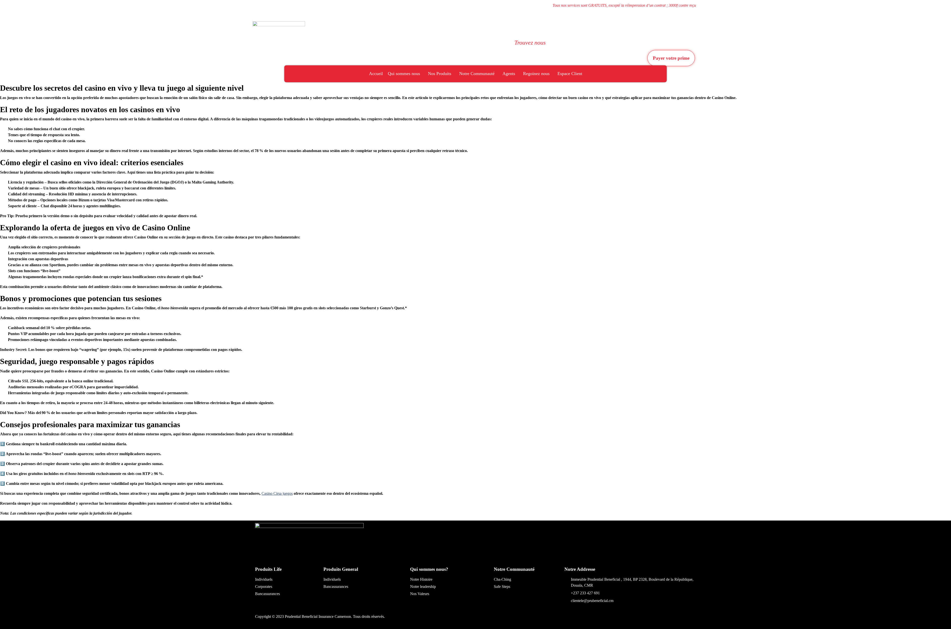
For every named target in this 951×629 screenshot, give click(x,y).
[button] (482, 26)
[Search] (482, 48)
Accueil (376, 73)
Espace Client (569, 73)
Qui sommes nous (404, 73)
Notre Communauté (477, 73)
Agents (508, 73)
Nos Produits (439, 73)
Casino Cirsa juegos (277, 493)
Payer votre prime (671, 58)
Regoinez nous (536, 73)
